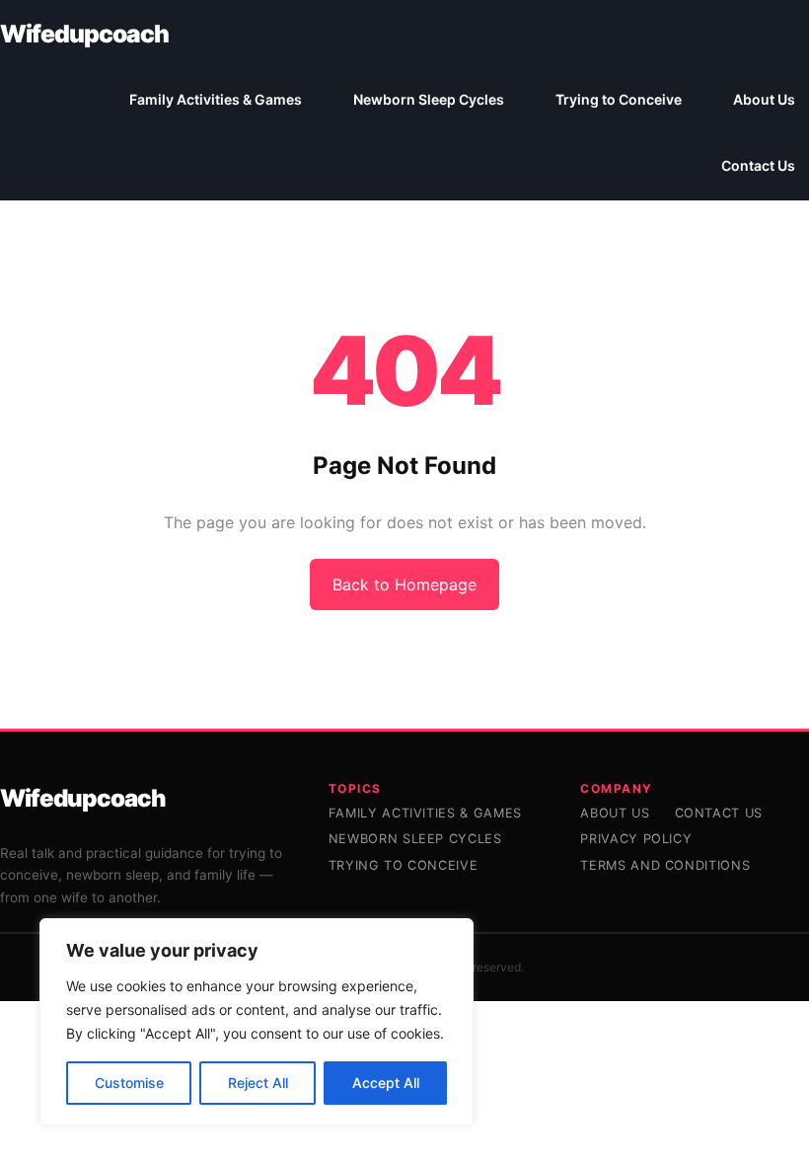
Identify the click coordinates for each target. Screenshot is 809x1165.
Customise (129, 1082)
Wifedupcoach (84, 33)
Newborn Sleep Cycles (415, 838)
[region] (256, 1022)
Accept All (385, 1082)
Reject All (258, 1082)
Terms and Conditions (665, 865)
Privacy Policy (636, 838)
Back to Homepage (404, 584)
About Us (614, 813)
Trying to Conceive (403, 865)
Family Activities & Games (425, 813)
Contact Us (719, 813)
